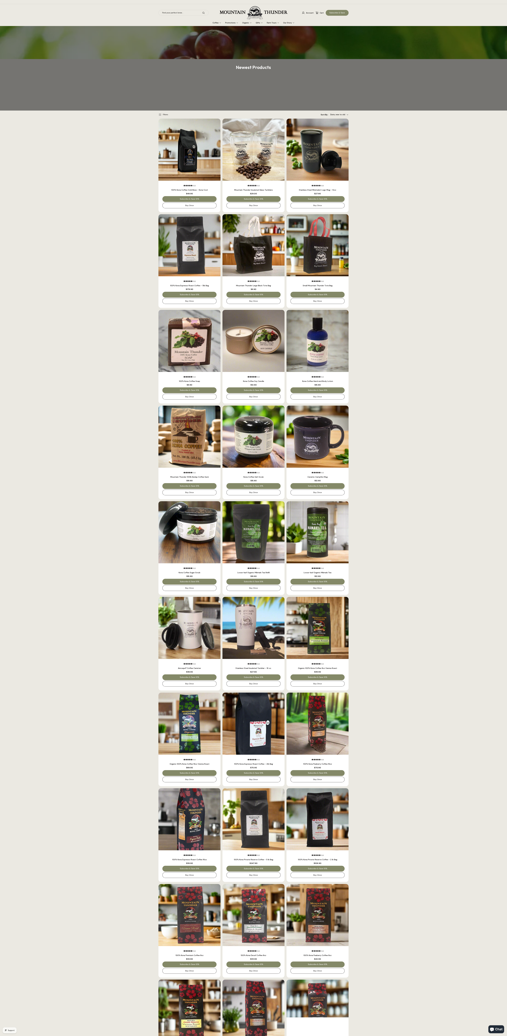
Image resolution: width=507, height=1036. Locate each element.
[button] (335, 115)
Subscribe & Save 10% (189, 199)
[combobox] (179, 13)
